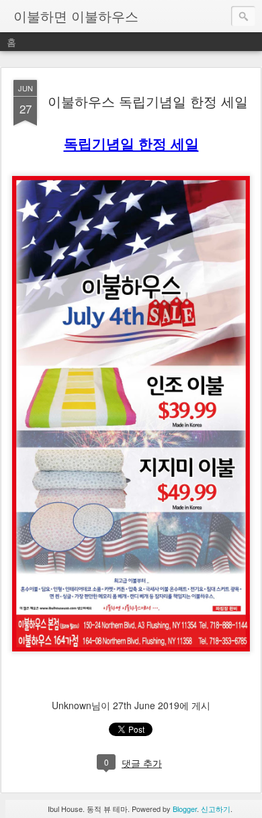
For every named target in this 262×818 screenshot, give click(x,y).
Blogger (185, 808)
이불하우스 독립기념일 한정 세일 (148, 101)
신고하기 (215, 808)
